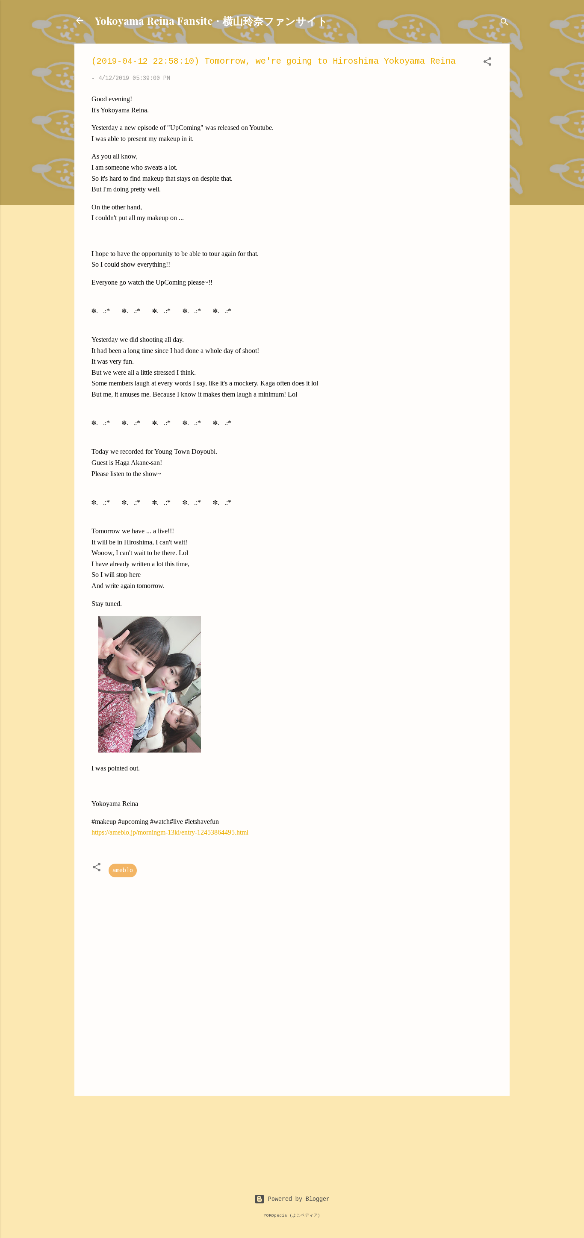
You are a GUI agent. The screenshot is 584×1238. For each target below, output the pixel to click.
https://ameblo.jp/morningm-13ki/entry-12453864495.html (169, 832)
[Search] (504, 23)
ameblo (122, 870)
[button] (487, 63)
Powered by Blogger (297, 1199)
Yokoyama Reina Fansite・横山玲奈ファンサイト (211, 20)
